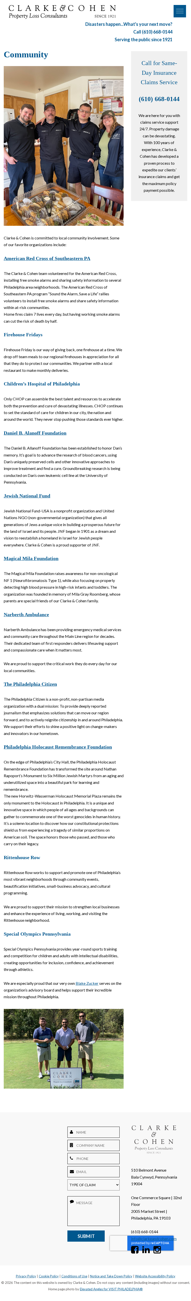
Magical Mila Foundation (31, 558)
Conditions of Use (74, 1276)
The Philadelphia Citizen (30, 684)
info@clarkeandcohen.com (154, 1238)
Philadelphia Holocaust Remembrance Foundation (58, 747)
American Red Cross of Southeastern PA (47, 258)
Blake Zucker (87, 983)
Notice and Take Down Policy (111, 1276)
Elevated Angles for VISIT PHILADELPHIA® (111, 1289)
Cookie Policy (49, 1276)
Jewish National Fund (27, 495)
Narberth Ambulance (26, 614)
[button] (180, 11)
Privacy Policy (26, 1276)
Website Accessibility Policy (155, 1276)
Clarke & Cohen (62, 12)
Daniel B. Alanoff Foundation (35, 433)
